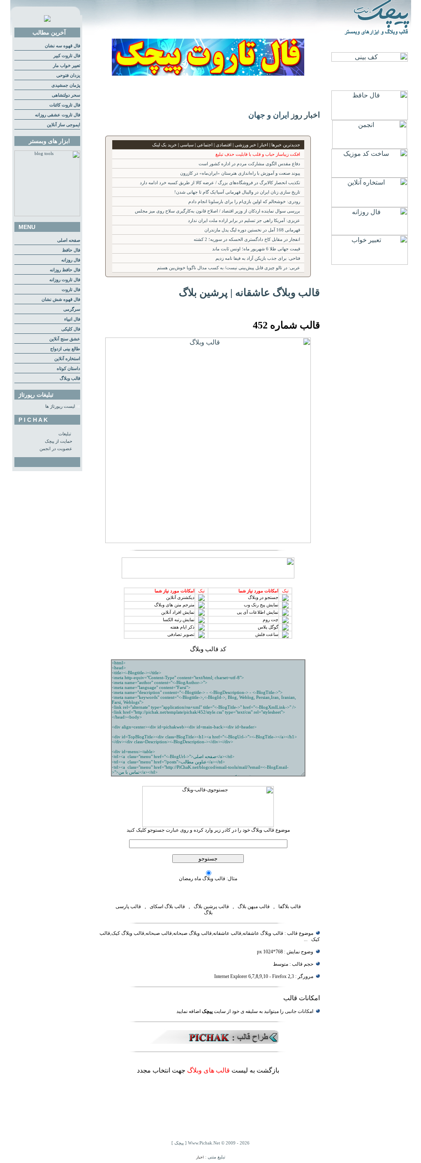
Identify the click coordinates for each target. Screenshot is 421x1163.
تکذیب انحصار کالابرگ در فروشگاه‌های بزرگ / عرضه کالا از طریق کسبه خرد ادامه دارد (220, 182)
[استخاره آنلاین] (369, 204)
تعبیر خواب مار (66, 65)
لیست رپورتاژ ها (60, 406)
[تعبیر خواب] (369, 262)
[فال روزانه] (369, 232)
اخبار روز (305, 115)
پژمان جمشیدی (65, 85)
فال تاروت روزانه (64, 279)
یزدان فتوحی (68, 75)
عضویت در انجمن (55, 448)
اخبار (200, 1157)
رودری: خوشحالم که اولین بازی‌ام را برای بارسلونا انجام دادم (244, 201)
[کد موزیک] (369, 175)
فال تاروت (71, 289)
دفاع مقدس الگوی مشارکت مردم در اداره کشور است (249, 164)
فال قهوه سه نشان (62, 46)
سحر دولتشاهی (66, 95)
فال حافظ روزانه (65, 270)
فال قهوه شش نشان (61, 299)
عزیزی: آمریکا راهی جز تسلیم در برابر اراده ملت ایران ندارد (244, 220)
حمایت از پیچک (58, 441)
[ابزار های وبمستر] (47, 215)
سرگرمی (71, 309)
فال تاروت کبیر (66, 55)
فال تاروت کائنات (64, 105)
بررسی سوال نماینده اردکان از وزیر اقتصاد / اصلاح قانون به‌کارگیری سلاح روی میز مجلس (217, 211)
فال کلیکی (70, 329)
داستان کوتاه (68, 368)
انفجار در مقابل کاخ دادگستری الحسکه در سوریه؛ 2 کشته (247, 239)
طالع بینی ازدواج (65, 349)
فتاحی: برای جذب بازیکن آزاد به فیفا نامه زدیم (257, 258)
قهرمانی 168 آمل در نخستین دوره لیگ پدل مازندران (252, 230)
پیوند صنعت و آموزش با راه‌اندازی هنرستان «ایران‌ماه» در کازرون (240, 173)
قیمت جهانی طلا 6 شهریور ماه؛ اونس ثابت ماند (256, 249)
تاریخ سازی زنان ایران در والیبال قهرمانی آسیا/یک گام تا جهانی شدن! (237, 192)
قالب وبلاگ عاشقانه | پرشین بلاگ (249, 292)
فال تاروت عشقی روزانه (57, 115)
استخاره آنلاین (67, 358)
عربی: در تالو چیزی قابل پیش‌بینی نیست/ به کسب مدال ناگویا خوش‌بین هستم (228, 268)
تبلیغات (64, 434)
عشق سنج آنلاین (64, 339)
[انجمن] (369, 146)
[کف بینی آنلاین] (369, 59)
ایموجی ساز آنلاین (63, 125)
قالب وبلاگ (70, 378)
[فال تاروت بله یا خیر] (208, 73)
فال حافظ (71, 250)
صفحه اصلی (68, 240)
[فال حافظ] (369, 117)
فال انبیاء (72, 319)
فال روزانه (70, 260)
